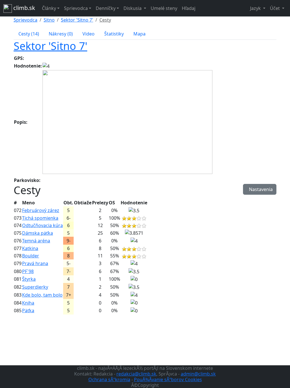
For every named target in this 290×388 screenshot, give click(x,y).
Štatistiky (114, 34)
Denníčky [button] (106, 8)
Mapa (139, 34)
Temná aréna (36, 241)
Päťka (28, 310)
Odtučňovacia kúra (42, 225)
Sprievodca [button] (76, 8)
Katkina (30, 248)
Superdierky (35, 287)
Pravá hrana (35, 263)
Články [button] (49, 8)
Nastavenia (260, 189)
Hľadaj (188, 8)
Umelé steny (164, 8)
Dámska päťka (37, 233)
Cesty (105, 20)
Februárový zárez (40, 210)
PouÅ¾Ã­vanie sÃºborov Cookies (168, 379)
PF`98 (28, 271)
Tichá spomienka (40, 218)
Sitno (49, 20)
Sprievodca (25, 20)
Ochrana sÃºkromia (109, 379)
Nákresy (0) (61, 34)
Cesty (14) (28, 34)
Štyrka (29, 279)
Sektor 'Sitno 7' (77, 20)
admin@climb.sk (198, 374)
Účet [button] (275, 8)
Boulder (30, 256)
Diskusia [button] (133, 8)
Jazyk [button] (256, 8)
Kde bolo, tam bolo (42, 295)
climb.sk (23, 8)
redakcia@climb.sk (136, 374)
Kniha (28, 303)
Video (88, 34)
